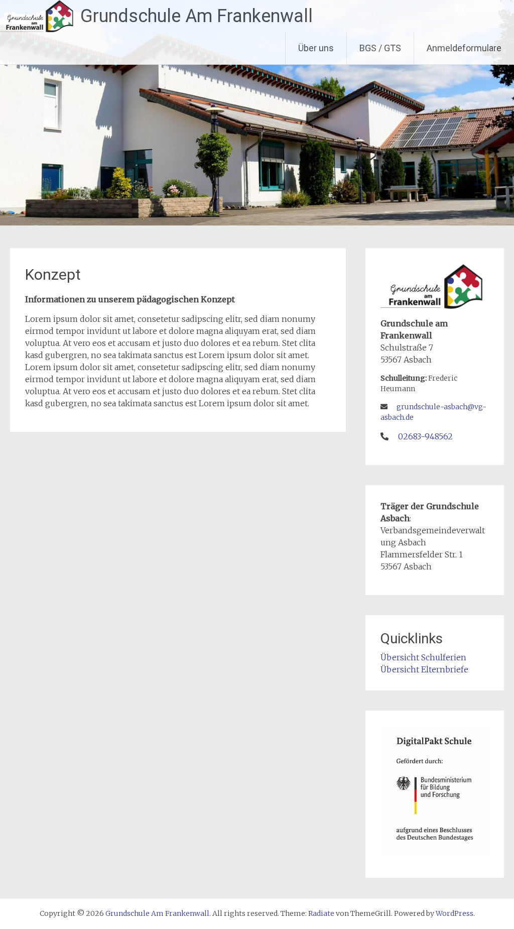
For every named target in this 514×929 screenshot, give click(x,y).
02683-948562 (425, 436)
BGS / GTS (380, 48)
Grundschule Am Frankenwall (196, 16)
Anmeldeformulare (464, 48)
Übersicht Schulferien (423, 657)
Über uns (316, 48)
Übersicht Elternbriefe (424, 669)
